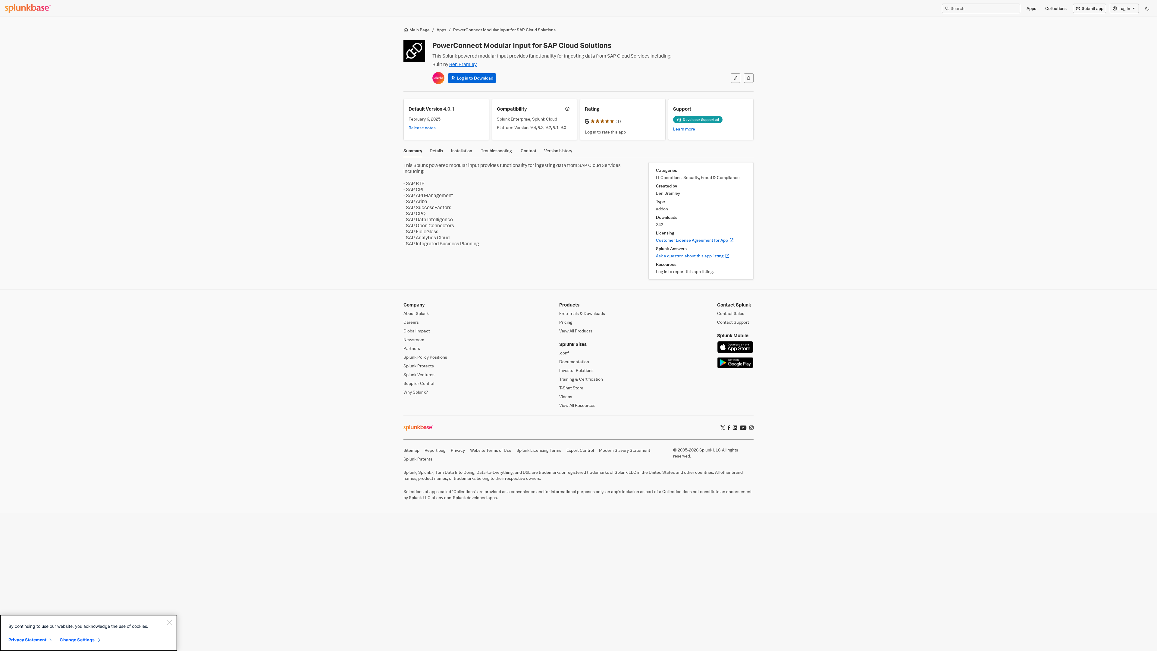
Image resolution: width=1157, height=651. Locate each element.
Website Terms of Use (490, 450)
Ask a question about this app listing (693, 255)
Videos (565, 396)
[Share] (735, 78)
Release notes (422, 127)
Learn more (684, 128)
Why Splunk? (415, 392)
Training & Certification (581, 379)
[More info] (567, 109)
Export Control (580, 450)
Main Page (419, 29)
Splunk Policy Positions (425, 357)
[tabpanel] (578, 221)
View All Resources (577, 405)
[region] (88, 633)
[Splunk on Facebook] (729, 427)
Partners (411, 348)
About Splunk (416, 313)
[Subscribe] (749, 78)
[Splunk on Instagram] (751, 427)
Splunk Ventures (418, 374)
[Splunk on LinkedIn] (734, 427)
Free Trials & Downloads (582, 313)
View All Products (575, 330)
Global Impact (416, 330)
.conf (564, 352)
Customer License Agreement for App (695, 240)
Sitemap (411, 450)
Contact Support (733, 322)
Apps (441, 29)
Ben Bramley (463, 64)
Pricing (565, 322)
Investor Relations (576, 370)
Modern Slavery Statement (624, 450)
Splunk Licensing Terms (538, 450)
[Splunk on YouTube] (743, 427)
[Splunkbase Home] (28, 8)
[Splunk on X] (722, 427)
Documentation (574, 361)
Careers (411, 322)
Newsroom (413, 339)
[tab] (412, 152)
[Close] (169, 623)
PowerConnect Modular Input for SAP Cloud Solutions (504, 29)
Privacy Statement (27, 639)
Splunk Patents (417, 458)
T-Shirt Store (571, 387)
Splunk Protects (418, 365)
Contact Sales (730, 313)
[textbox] (984, 8)
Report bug (435, 450)
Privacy (458, 450)
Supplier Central (418, 383)
